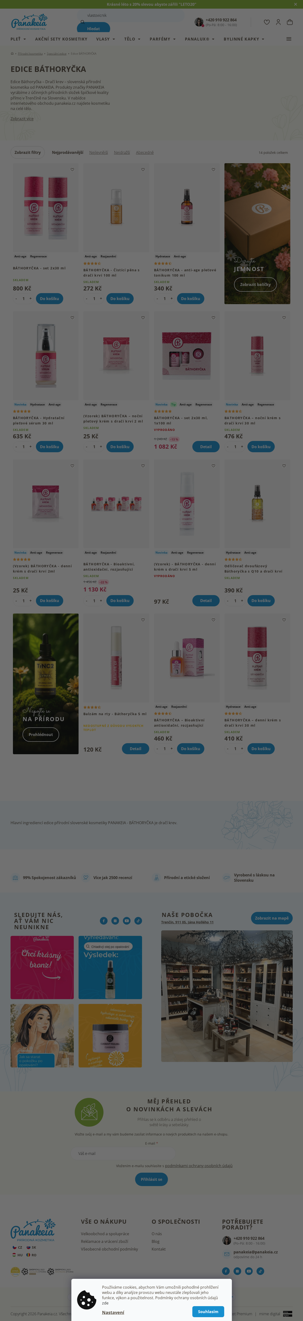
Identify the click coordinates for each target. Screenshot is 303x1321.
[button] (31, 298)
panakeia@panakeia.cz (256, 1252)
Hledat (93, 28)
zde (105, 1303)
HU (20, 1255)
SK (34, 1247)
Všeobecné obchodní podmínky (109, 1249)
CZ (20, 1247)
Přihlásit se (151, 1179)
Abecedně (145, 152)
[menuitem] (21, 39)
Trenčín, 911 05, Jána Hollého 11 (187, 922)
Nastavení (113, 1312)
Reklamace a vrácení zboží (104, 1241)
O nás (157, 1233)
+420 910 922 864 (249, 1238)
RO (34, 1255)
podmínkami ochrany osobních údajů (199, 1165)
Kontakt (159, 1249)
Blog (156, 1241)
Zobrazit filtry (28, 152)
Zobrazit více (22, 118)
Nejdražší (122, 152)
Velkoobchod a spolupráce (105, 1233)
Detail (206, 446)
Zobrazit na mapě (272, 918)
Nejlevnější (98, 152)
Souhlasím (208, 1311)
